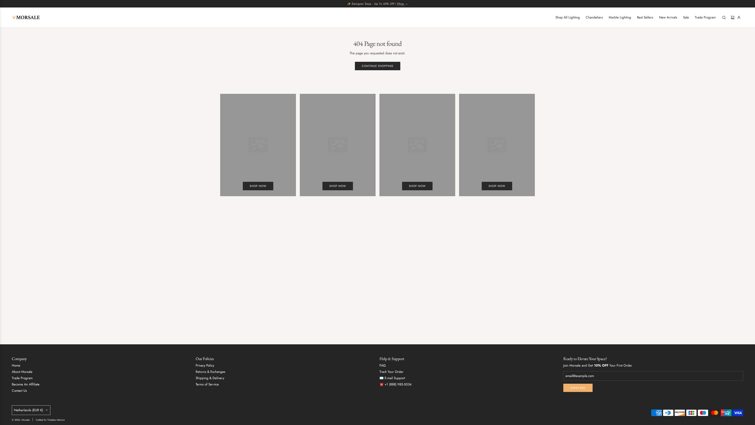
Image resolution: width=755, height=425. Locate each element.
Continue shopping (377, 66)
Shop (400, 4)
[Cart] (732, 17)
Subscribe (578, 388)
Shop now (258, 186)
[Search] (724, 17)
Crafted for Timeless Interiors (50, 420)
